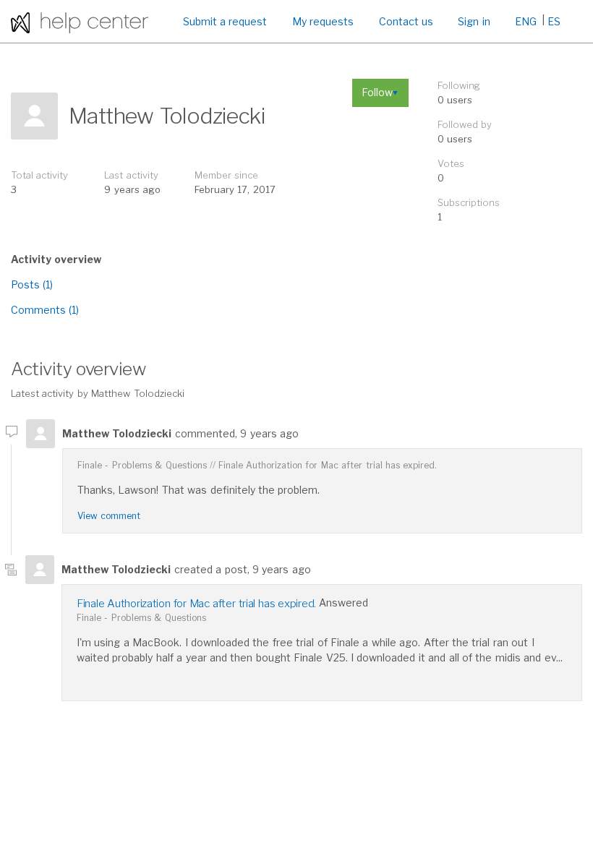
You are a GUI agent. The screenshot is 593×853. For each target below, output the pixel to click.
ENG (526, 21)
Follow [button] (377, 92)
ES (553, 21)
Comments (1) (45, 310)
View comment (108, 515)
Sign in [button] (474, 21)
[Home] (79, 21)
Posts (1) (32, 284)
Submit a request (225, 21)
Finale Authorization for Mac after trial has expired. (328, 465)
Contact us (406, 21)
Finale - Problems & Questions (142, 465)
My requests (323, 21)
